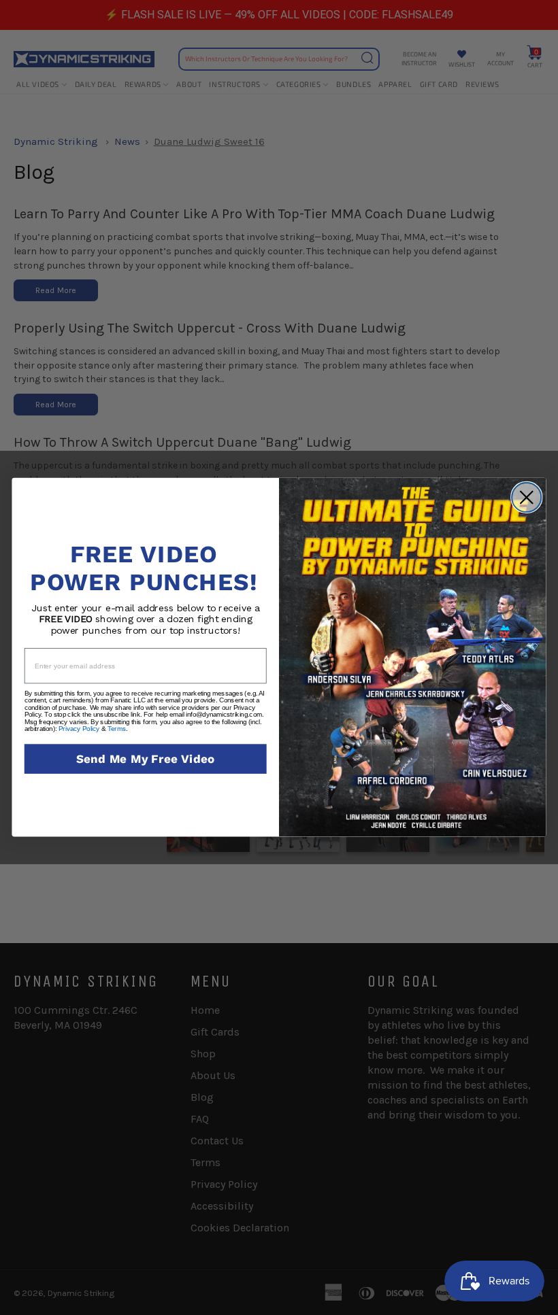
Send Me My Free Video (145, 759)
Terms (117, 728)
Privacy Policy (79, 728)
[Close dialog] (527, 498)
